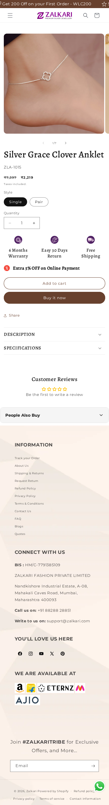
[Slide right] (65, 143)
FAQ (18, 518)
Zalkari (31, 791)
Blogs (19, 526)
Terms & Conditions (29, 503)
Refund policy (84, 791)
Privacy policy (23, 798)
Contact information (85, 798)
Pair (39, 202)
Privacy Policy (25, 496)
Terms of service (52, 798)
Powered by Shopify (53, 791)
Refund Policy (25, 488)
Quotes (20, 534)
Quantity (11, 213)
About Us (22, 465)
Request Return (26, 481)
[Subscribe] (93, 766)
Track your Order (27, 458)
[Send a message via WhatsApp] (99, 786)
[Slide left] (43, 143)
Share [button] (14, 315)
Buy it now (54, 297)
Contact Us (23, 511)
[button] (10, 15)
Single (15, 202)
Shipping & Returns (29, 473)
